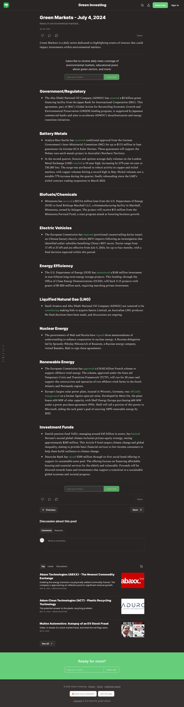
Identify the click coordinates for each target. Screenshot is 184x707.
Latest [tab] (50, 566)
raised (72, 457)
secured (114, 98)
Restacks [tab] (58, 530)
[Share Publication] (149, 5)
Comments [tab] (46, 530)
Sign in (175, 5)
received (80, 140)
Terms (100, 686)
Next (135, 509)
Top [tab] (43, 566)
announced (103, 272)
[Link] (35, 91)
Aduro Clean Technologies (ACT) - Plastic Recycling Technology (75, 602)
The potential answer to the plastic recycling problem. (66, 608)
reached (78, 163)
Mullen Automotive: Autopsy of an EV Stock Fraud (74, 623)
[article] (92, 583)
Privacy (91, 686)
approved (88, 369)
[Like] (42, 35)
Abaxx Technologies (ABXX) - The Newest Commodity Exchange (77, 576)
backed (135, 434)
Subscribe (160, 5)
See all (45, 643)
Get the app (106, 693)
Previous (50, 509)
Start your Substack (84, 693)
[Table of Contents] (3, 353)
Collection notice (112, 686)
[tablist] (52, 530)
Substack (77, 701)
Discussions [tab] (61, 566)
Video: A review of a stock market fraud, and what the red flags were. (74, 627)
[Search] (142, 5)
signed (100, 335)
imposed (88, 235)
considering (52, 310)
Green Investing (59, 588)
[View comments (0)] (49, 35)
